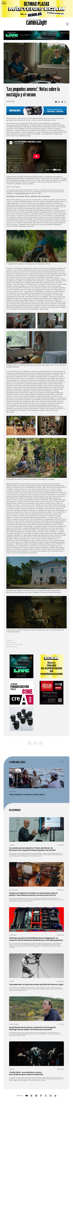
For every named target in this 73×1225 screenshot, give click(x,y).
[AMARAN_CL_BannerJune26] (36, 110)
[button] (62, 762)
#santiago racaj (11, 647)
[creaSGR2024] (21, 692)
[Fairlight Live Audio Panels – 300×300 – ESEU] (21, 666)
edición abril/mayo (22, 193)
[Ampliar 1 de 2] (33, 315)
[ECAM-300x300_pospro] (51, 666)
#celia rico (9, 640)
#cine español (11, 642)
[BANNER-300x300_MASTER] (51, 692)
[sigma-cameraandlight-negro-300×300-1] (21, 719)
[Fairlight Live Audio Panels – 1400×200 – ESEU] (36, 35)
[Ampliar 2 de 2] (64, 315)
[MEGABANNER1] (36, 8)
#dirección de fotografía (14, 644)
